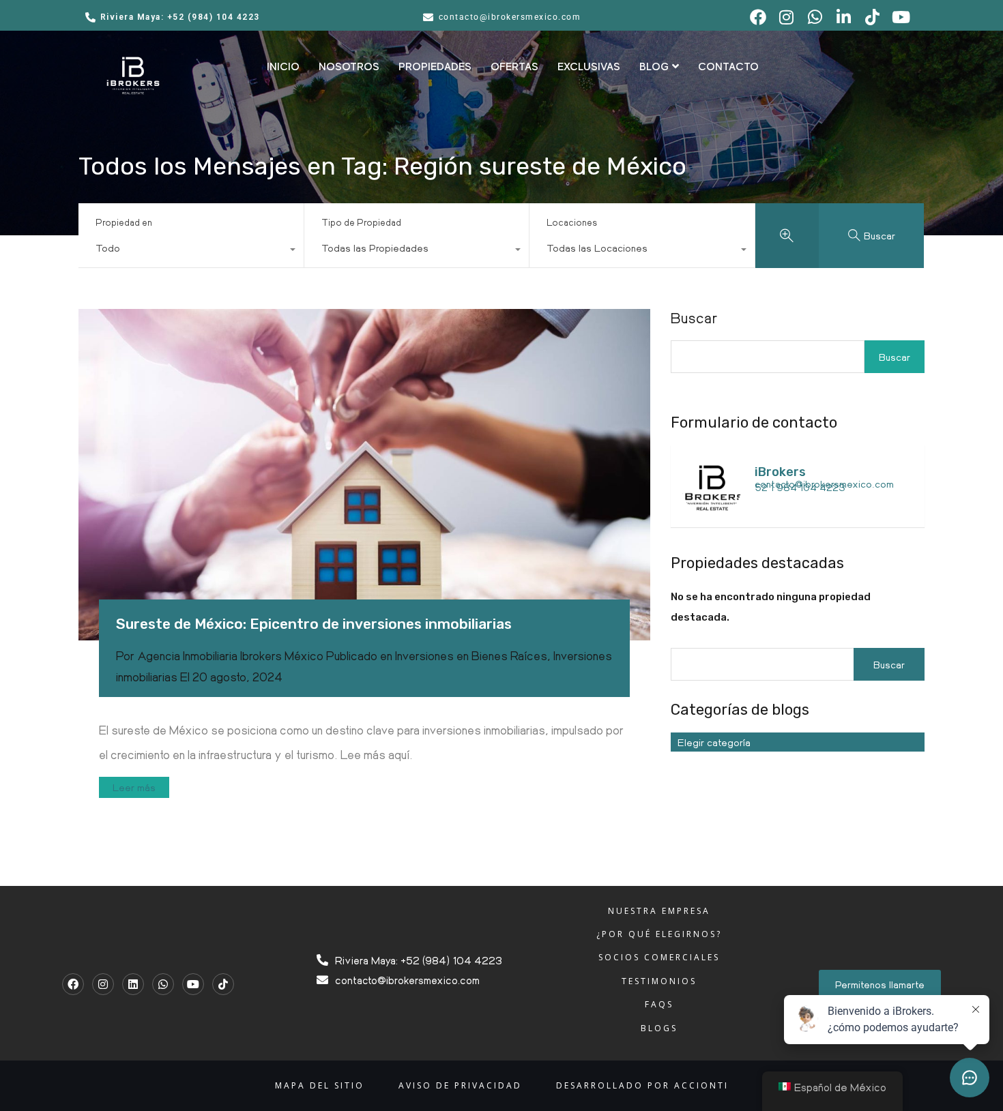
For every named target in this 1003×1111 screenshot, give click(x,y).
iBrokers (780, 471)
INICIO (283, 67)
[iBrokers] (712, 510)
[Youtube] (193, 984)
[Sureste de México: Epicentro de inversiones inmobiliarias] (364, 475)
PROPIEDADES (434, 67)
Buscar (694, 318)
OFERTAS (514, 67)
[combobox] (191, 251)
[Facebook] (73, 984)
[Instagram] (103, 984)
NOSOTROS (349, 67)
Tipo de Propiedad (361, 222)
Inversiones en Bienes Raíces (471, 655)
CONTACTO (728, 67)
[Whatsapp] (163, 984)
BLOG (654, 67)
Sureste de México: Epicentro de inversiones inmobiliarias (314, 623)
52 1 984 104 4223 (800, 487)
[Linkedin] (133, 984)
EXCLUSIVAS (588, 67)
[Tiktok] (223, 984)
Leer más (134, 787)
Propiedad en (124, 222)
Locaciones (572, 222)
